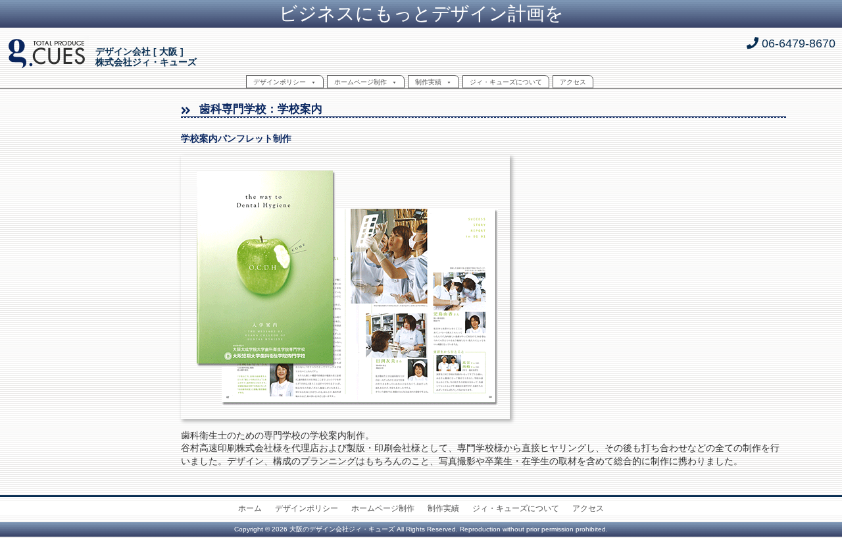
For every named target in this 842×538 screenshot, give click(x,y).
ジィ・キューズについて (506, 82)
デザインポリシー (279, 82)
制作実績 (428, 82)
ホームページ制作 (360, 82)
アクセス (573, 82)
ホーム (250, 508)
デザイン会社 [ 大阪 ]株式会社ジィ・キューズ (146, 57)
